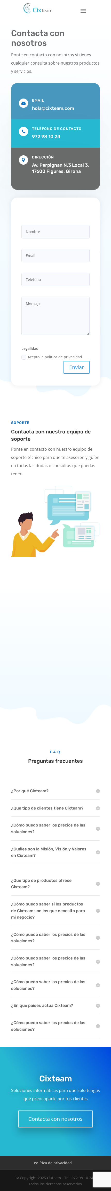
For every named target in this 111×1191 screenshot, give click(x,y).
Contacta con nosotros (55, 1118)
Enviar (76, 367)
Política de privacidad (53, 1162)
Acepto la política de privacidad (55, 356)
